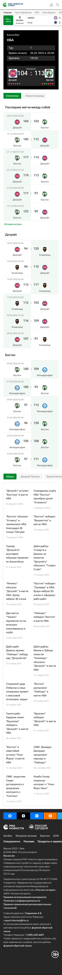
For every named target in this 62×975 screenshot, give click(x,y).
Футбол (7, 835)
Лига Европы (49, 12)
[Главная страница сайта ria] (4, 5)
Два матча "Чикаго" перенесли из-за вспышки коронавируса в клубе (16, 623)
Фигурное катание (26, 835)
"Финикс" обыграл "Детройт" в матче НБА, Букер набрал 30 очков (17, 591)
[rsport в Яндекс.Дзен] (23, 815)
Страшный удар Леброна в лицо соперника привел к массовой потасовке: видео (17, 691)
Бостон (49, 80)
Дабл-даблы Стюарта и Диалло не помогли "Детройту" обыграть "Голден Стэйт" (44, 558)
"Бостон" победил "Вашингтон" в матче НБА (44, 520)
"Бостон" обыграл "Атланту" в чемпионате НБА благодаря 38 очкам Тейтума (17, 524)
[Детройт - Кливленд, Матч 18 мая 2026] (19, 83)
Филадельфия (45, 375)
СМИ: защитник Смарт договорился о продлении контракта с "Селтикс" (15, 786)
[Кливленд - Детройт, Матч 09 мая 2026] (11, 83)
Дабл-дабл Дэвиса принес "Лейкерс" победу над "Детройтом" (17, 652)
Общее (10, 476)
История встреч (13, 224)
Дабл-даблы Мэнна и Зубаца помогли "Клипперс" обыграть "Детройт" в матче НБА (45, 658)
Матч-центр (8, 20)
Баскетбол (13, 34)
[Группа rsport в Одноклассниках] (50, 815)
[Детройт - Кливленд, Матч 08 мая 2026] (9, 83)
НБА (10, 40)
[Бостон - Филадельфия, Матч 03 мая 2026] (52, 83)
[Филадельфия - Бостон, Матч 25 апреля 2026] (44, 83)
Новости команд (34, 95)
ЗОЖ (56, 835)
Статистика (12, 95)
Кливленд (44, 255)
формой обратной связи (17, 945)
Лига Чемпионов (23, 12)
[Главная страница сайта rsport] (20, 5)
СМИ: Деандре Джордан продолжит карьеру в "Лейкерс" (42, 754)
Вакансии (9, 855)
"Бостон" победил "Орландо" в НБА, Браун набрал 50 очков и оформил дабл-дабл (44, 591)
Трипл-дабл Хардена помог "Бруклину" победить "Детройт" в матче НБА (17, 723)
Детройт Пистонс (30, 476)
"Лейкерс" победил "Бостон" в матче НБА (44, 617)
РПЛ (37, 12)
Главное (7, 12)
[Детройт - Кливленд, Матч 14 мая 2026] (15, 83)
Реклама (29, 841)
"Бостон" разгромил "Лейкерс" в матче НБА (41, 689)
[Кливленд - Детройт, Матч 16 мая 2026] (17, 83)
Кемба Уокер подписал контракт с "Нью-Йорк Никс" (44, 782)
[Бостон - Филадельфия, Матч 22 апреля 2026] (42, 83)
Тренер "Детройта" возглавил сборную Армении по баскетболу (17, 554)
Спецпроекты (11, 841)
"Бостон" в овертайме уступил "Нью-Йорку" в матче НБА (15, 754)
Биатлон (45, 835)
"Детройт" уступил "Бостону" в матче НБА (17, 494)
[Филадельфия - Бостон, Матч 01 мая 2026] (50, 83)
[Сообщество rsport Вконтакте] (36, 815)
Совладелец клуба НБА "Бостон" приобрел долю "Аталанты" (45, 496)
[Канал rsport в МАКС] (10, 815)
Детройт (13, 80)
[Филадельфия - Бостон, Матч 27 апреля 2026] (46, 83)
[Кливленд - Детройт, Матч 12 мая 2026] (13, 83)
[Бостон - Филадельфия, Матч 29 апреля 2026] (48, 83)
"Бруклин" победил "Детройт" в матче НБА (45, 719)
